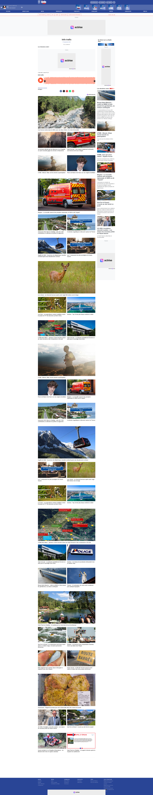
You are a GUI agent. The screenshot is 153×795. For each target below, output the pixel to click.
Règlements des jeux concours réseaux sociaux (108, 782)
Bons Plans (25, 11)
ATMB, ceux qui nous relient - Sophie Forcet (104, 155)
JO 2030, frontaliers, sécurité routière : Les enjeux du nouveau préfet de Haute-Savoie (106, 231)
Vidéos (111, 11)
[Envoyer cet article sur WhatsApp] (69, 91)
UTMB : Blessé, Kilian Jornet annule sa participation (104, 134)
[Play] (1, 7)
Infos (42, 11)
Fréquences (40, 785)
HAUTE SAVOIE (42, 14)
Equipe (39, 782)
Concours (94, 11)
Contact (40, 780)
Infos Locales (54, 782)
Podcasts (76, 11)
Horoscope (128, 11)
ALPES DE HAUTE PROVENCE (74, 14)
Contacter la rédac (55, 783)
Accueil (8, 11)
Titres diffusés (41, 783)
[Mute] (22, 7)
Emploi (145, 11)
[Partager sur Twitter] (63, 91)
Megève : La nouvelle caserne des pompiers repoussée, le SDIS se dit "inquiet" (105, 177)
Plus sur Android (94, 782)
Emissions (66, 782)
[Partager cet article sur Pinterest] (66, 91)
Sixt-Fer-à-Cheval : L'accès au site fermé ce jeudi (105, 204)
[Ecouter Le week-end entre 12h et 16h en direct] (106, 44)
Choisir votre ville (111, 14)
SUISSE (57, 14)
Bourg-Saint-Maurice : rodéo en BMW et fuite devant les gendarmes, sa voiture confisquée (106, 105)
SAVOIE (48, 14)
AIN (52, 14)
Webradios (59, 11)
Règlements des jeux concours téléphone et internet (109, 789)
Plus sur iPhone (94, 780)
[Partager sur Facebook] (60, 91)
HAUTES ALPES (64, 14)
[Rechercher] (114, 2)
